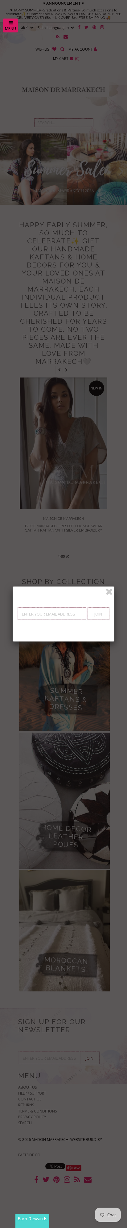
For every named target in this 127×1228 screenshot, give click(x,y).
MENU (10, 28)
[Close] (109, 591)
